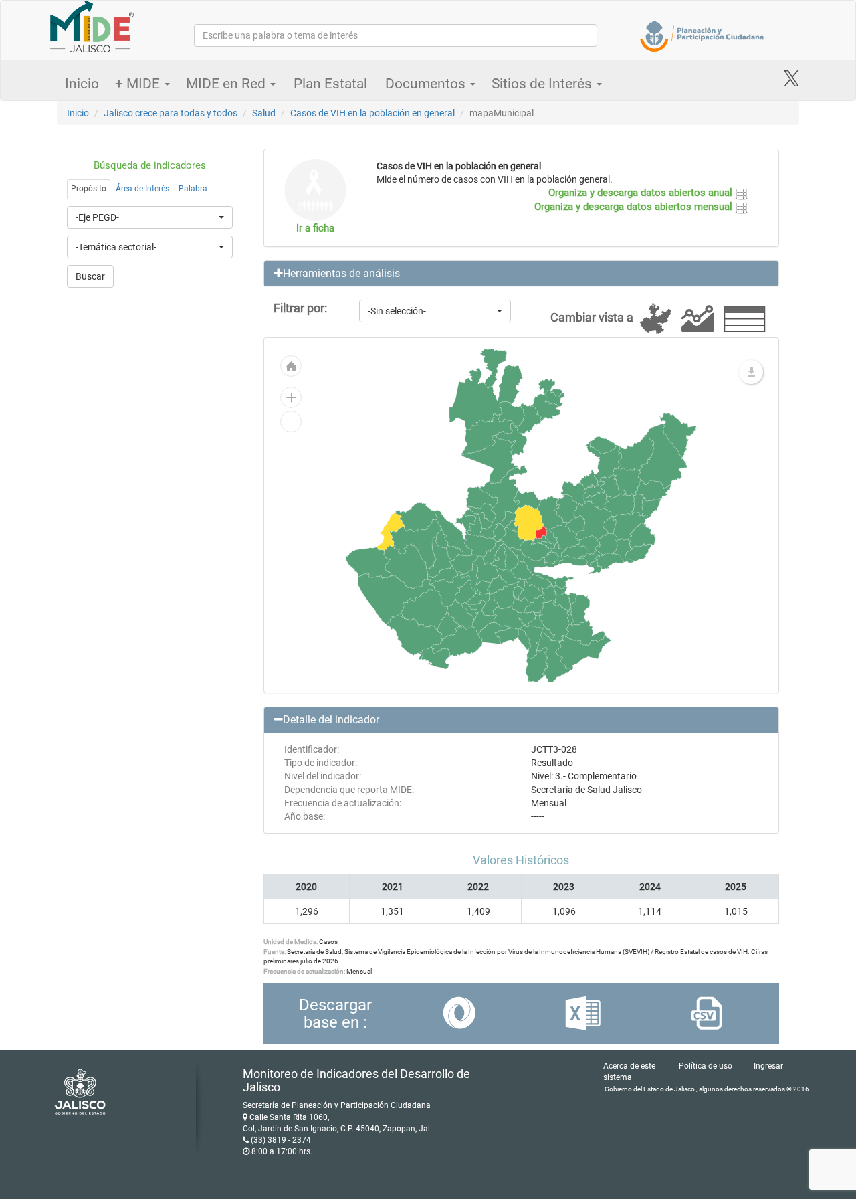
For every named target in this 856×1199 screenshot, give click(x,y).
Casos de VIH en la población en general (372, 113)
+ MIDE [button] (139, 84)
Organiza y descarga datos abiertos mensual (634, 207)
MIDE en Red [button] (227, 84)
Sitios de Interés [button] (543, 84)
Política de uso (705, 1066)
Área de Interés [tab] (142, 188)
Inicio (82, 84)
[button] (521, 273)
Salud (264, 113)
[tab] (521, 273)
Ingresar (768, 1066)
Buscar (90, 276)
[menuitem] (575, 524)
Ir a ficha (315, 228)
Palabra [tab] (193, 188)
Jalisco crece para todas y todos (170, 113)
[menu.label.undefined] (751, 372)
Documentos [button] (427, 84)
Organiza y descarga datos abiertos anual (641, 193)
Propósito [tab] (88, 188)
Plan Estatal (330, 84)
